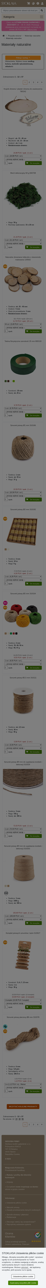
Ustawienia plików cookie (23, 1276)
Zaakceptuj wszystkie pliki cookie (23, 1283)
